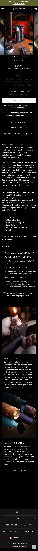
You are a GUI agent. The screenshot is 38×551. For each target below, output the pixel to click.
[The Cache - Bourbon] (8, 500)
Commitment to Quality (18, 525)
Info (18, 518)
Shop (18, 512)
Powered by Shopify (19, 546)
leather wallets (13, 362)
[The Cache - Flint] (8, 502)
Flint (30, 85)
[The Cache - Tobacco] (10, 500)
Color (19, 75)
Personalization (17, 91)
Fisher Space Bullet (18, 284)
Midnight (20, 85)
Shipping (10, 68)
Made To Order (19, 122)
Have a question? (19, 127)
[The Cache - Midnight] (12, 500)
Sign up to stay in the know (18, 531)
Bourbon (28, 79)
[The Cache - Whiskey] (3, 500)
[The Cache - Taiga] (6, 500)
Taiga (18, 79)
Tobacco (9, 85)
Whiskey (9, 79)
